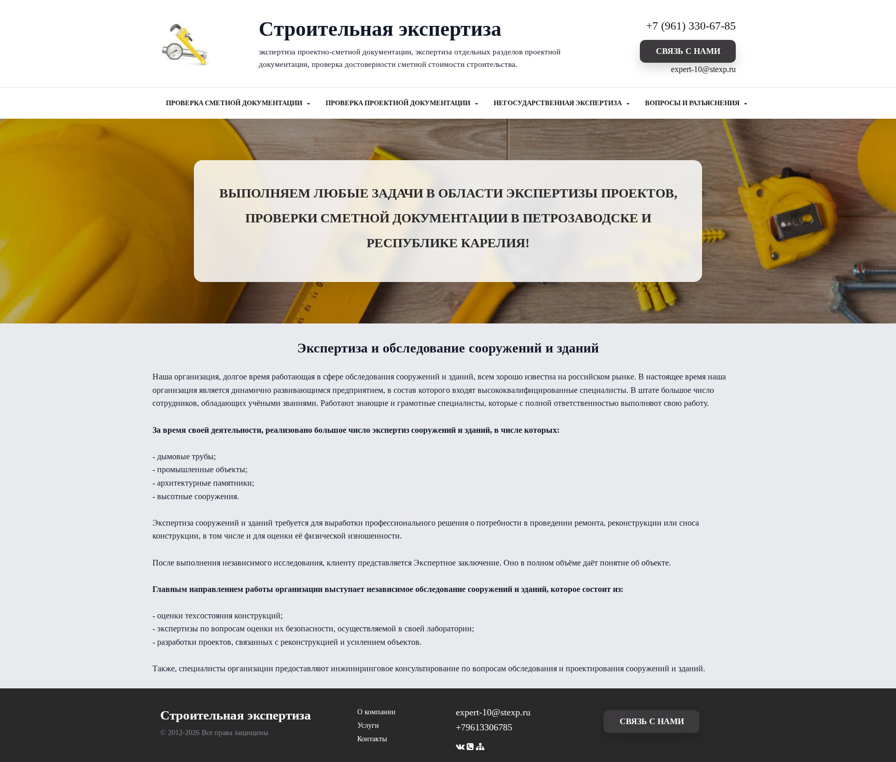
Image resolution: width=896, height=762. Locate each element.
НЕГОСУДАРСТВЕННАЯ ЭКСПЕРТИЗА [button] (558, 103)
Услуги (368, 725)
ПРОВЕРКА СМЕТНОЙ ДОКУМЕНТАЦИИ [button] (235, 103)
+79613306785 (484, 727)
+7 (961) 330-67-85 (691, 25)
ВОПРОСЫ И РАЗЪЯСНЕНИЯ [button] (693, 103)
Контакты (372, 739)
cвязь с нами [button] (688, 51)
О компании (376, 712)
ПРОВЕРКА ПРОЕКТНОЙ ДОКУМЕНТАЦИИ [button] (399, 103)
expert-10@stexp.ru (703, 69)
